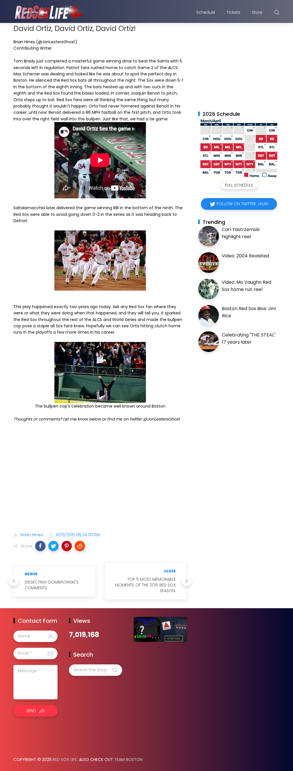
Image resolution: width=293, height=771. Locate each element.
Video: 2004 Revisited (245, 256)
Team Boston (128, 759)
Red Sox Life (65, 759)
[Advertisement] (100, 482)
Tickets (233, 12)
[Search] (277, 12)
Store (257, 12)
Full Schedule (239, 185)
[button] (40, 546)
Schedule (205, 12)
